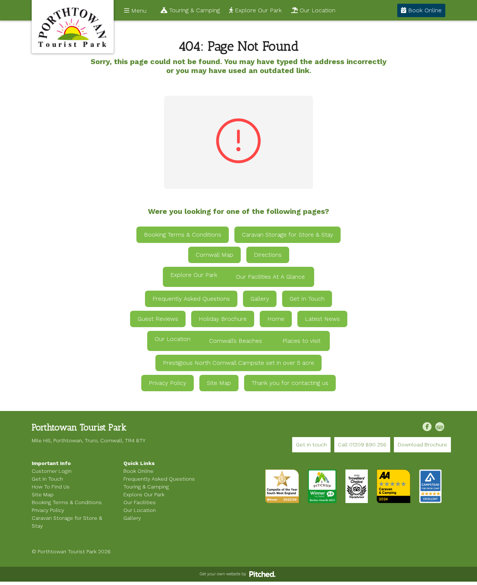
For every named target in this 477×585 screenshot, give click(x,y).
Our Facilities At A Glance (270, 276)
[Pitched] (262, 574)
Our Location (316, 10)
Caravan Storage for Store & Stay (287, 234)
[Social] (427, 426)
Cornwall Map (214, 254)
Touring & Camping (193, 10)
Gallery (259, 298)
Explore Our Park (257, 10)
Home (275, 318)
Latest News (322, 318)
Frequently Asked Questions (191, 298)
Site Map (219, 382)
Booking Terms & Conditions (182, 234)
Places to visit (301, 340)
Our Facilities (139, 502)
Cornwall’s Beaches (235, 340)
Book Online (424, 10)
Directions (268, 254)
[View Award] (322, 486)
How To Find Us (51, 487)
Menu (137, 10)
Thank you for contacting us (290, 382)
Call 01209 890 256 (362, 445)
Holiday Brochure (223, 318)
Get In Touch (307, 298)
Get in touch (311, 445)
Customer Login (52, 471)
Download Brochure (422, 445)
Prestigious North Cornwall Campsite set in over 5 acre (238, 362)
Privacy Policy (167, 382)
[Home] (73, 26)
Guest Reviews (158, 318)
